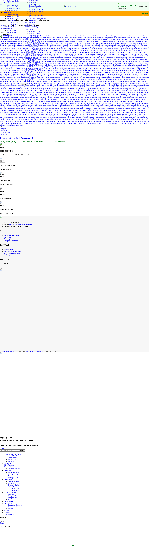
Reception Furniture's (11, 241)
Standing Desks (30, 71)
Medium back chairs (35, 35)
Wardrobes (32, 20)
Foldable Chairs (34, 8)
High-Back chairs (34, 31)
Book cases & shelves (14, 40)
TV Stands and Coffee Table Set (39, 19)
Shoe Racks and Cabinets (33, 70)
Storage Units (29, 73)
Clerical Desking (12, 15)
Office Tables (29, 53)
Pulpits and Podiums (31, 57)
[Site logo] (13, 8)
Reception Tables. (13, 32)
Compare (7, 512)
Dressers (11, 461)
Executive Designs (13, 16)
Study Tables (15, 22)
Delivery (7, 255)
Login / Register (9, 514)
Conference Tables (13, 1)
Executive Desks (12, 18)
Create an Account (6, 530)
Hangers (9, 43)
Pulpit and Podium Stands (33, 55)
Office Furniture (30, 51)
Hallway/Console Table (36, 10)
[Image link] (13, 219)
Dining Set (32, 2)
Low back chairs (34, 33)
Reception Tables (12, 30)
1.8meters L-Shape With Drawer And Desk (18, 138)
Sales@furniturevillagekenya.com (20, 224)
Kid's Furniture (30, 22)
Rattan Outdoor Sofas (36, 15)
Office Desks (11, 20)
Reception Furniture (31, 59)
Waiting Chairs (12, 10)
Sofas (9, 34)
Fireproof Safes (12, 42)
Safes (27, 68)
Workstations (15, 24)
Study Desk (29, 80)
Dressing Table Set (35, 6)
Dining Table (33, 4)
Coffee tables (12, 458)
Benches (10, 28)
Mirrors (31, 13)
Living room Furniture (36, 11)
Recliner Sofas (34, 17)
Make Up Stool (30, 24)
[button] (3, 134)
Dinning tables (12, 459)
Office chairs (29, 30)
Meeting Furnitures (31, 26)
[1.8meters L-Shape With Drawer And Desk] (74, 125)
